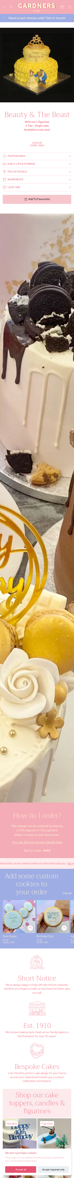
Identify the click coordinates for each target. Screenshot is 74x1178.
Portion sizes (16, 156)
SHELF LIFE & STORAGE (21, 163)
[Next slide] (70, 18)
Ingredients (15, 179)
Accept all (20, 1169)
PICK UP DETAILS (17, 171)
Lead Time (14, 187)
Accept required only (53, 1169)
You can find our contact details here (37, 842)
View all (66, 893)
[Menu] (4, 7)
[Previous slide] (4, 18)
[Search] (11, 7)
